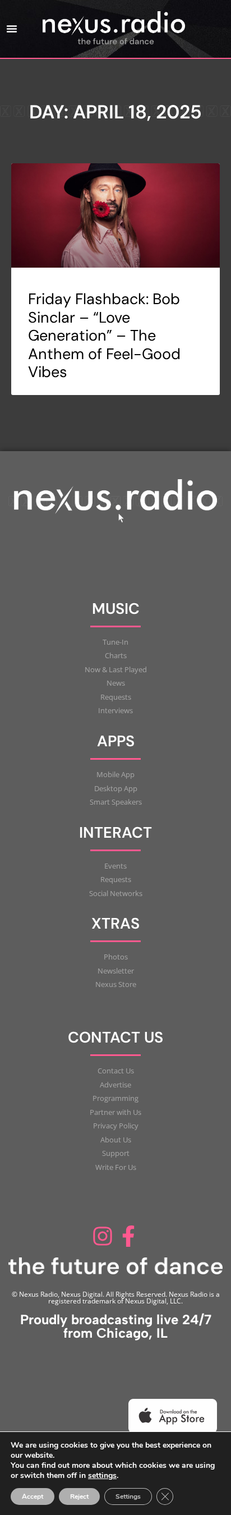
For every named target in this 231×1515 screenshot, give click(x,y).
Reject (79, 1496)
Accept (32, 1496)
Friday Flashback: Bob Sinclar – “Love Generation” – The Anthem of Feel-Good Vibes (104, 335)
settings (102, 1476)
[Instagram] (103, 1236)
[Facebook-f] (128, 1236)
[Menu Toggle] (11, 28)
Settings (128, 1496)
